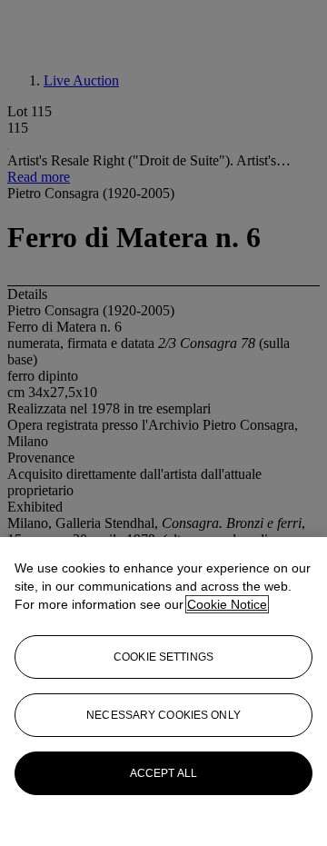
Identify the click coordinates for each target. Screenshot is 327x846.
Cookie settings (163, 657)
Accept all (163, 773)
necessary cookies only (163, 715)
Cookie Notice (227, 604)
